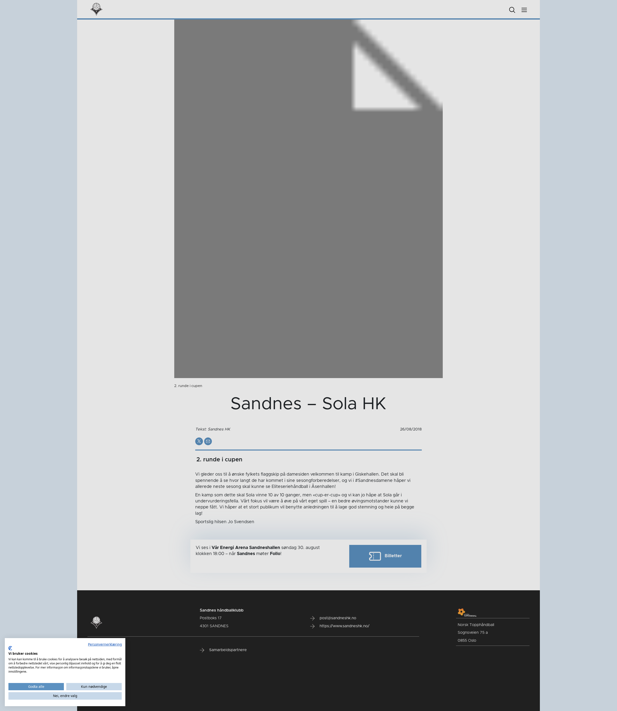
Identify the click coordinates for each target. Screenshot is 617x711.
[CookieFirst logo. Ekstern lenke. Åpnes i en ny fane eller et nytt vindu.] (10, 648)
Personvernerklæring (105, 644)
